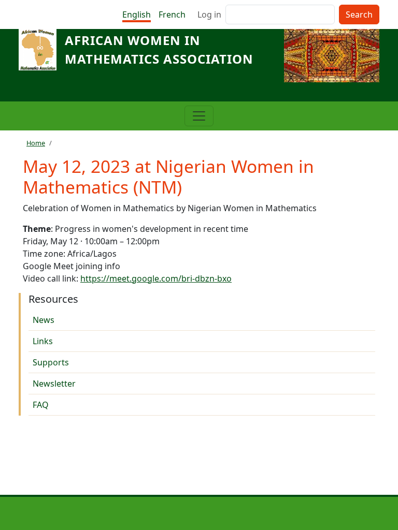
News (43, 320)
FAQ (41, 404)
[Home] (42, 49)
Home (35, 143)
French (172, 14)
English (136, 14)
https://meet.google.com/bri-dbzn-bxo (156, 278)
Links (43, 341)
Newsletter (54, 383)
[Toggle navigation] (199, 116)
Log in (209, 14)
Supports (51, 362)
